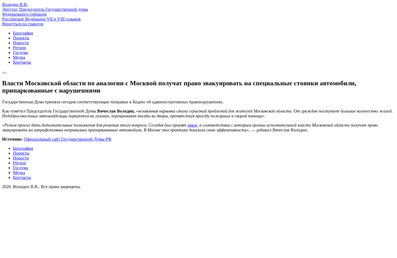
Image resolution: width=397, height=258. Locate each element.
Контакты (22, 62)
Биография (23, 33)
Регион (19, 47)
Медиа (19, 57)
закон (192, 125)
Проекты (21, 38)
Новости (21, 42)
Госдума (20, 52)
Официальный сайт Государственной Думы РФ (68, 139)
